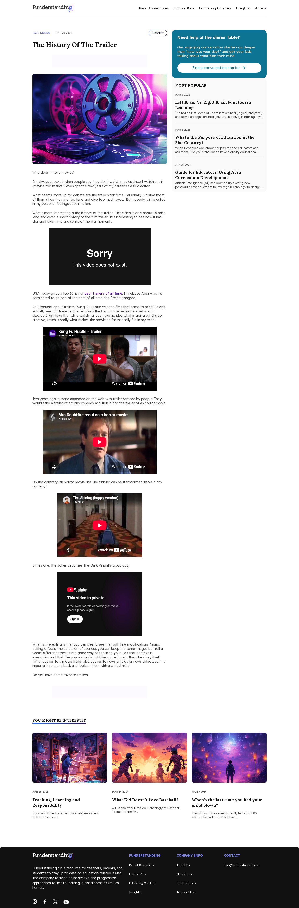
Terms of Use (186, 892)
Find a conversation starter (216, 67)
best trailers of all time (103, 293)
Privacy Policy (186, 883)
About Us (183, 865)
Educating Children (215, 8)
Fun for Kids (184, 8)
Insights (242, 8)
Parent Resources (154, 8)
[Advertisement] (99, 61)
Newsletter (184, 874)
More (258, 8)
